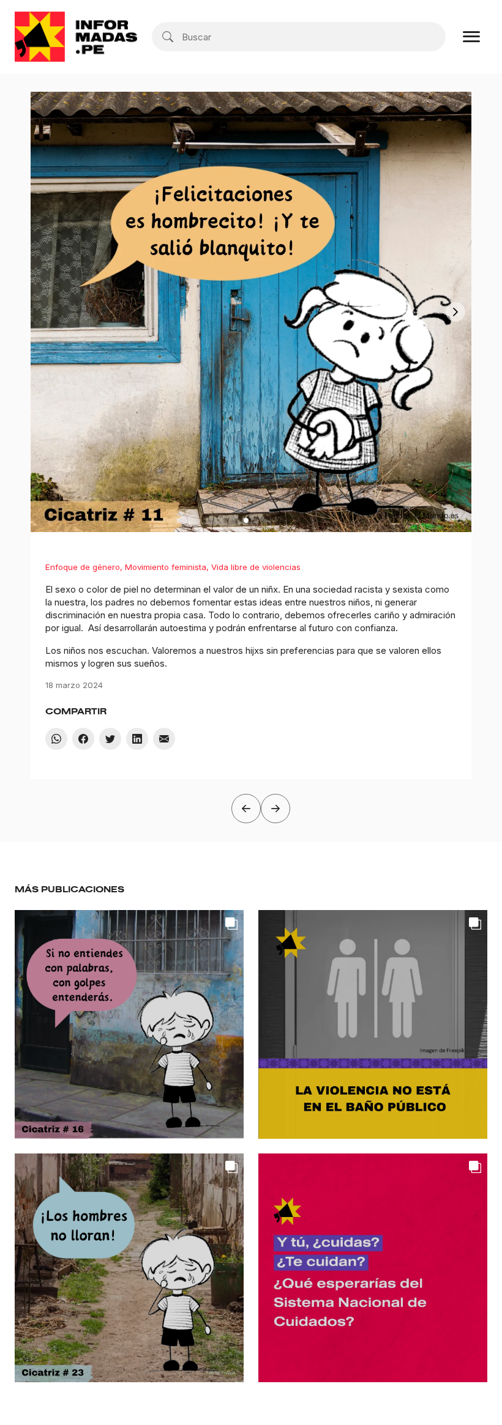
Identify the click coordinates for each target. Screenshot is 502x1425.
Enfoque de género (82, 567)
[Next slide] (455, 312)
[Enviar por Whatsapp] (56, 739)
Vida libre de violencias (256, 567)
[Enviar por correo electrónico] (164, 739)
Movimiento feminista (165, 567)
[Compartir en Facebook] (83, 739)
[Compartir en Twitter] (110, 739)
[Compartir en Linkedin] (137, 739)
